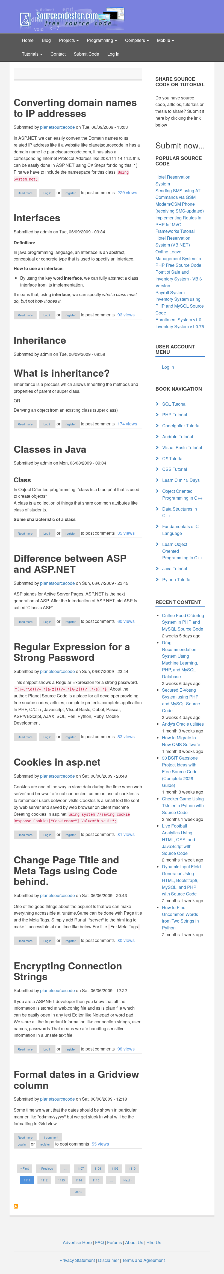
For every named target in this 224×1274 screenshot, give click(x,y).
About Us (134, 1242)
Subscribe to (16, 1206)
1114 (78, 1180)
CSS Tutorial (174, 469)
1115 (96, 1180)
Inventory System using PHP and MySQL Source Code (179, 306)
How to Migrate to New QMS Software (181, 741)
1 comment (50, 1137)
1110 (132, 1168)
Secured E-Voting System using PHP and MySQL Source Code (181, 700)
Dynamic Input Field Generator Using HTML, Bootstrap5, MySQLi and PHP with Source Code (181, 880)
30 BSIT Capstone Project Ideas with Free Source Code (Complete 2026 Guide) (180, 771)
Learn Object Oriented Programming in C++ (182, 551)
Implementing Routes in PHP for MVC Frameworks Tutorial (178, 224)
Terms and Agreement (143, 1260)
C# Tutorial (173, 458)
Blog (46, 40)
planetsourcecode (57, 127)
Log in (47, 193)
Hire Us (153, 1242)
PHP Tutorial (174, 414)
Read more (27, 193)
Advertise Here (77, 1242)
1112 (44, 1180)
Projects (67, 40)
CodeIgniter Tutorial (181, 425)
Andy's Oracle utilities (183, 724)
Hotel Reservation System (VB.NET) (172, 241)
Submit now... (180, 145)
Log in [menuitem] (168, 367)
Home (28, 40)
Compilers (135, 40)
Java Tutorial (174, 568)
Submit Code (86, 54)
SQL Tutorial (174, 404)
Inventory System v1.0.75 (179, 326)
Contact (58, 54)
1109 (115, 1168)
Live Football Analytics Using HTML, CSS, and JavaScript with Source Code (178, 839)
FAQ (99, 1242)
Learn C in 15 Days (181, 480)
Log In (113, 54)
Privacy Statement (77, 1260)
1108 (98, 1168)
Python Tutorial (176, 579)
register (71, 193)
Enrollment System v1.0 (178, 319)
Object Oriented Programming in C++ (182, 494)
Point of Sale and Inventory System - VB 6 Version (178, 279)
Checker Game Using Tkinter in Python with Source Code (183, 805)
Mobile (164, 40)
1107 (80, 1168)
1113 (61, 1180)
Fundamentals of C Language (180, 529)
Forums (114, 1242)
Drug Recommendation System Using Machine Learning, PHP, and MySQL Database (180, 659)
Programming (100, 40)
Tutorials (31, 54)
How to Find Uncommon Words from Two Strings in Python (180, 917)
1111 (29, 1181)
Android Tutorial (177, 436)
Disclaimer (108, 1260)
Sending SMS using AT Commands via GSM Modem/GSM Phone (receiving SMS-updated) (179, 200)
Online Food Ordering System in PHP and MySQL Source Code (183, 622)
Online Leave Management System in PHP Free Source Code (178, 258)
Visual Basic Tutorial (182, 447)
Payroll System (170, 292)
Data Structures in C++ (179, 512)
